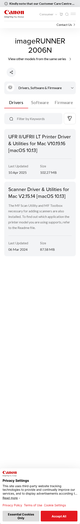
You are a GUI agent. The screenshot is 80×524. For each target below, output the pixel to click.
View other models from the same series (37, 59)
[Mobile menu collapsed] (73, 14)
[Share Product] (11, 72)
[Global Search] (66, 14)
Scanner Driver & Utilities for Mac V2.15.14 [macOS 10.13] (38, 192)
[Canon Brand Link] (14, 14)
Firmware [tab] (64, 102)
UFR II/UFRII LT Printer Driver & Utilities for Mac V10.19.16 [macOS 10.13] (39, 143)
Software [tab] (40, 102)
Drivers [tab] (16, 102)
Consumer (46, 14)
